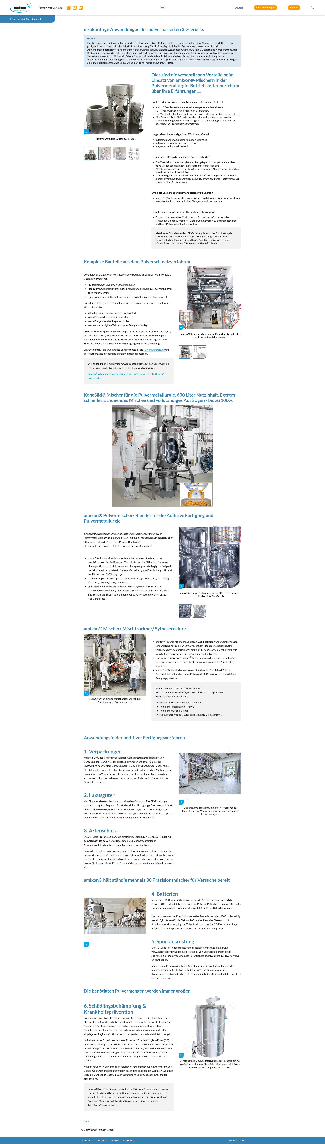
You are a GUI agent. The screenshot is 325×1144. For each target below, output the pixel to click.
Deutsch (239, 7)
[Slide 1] (90, 153)
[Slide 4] (133, 153)
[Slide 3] (119, 153)
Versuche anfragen (265, 7)
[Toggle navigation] (162, 7)
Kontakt (294, 7)
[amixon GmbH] (21, 7)
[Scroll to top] (318, 1137)
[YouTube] (73, 8)
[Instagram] (67, 8)
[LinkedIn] (79, 8)
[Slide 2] (104, 153)
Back (86, 1120)
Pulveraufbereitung (154, 349)
